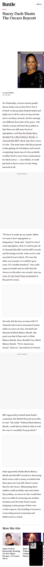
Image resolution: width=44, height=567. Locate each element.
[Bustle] (8, 4)
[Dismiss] (40, 544)
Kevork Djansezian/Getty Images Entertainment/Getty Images (43, 69)
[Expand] (32, 544)
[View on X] (22, 300)
